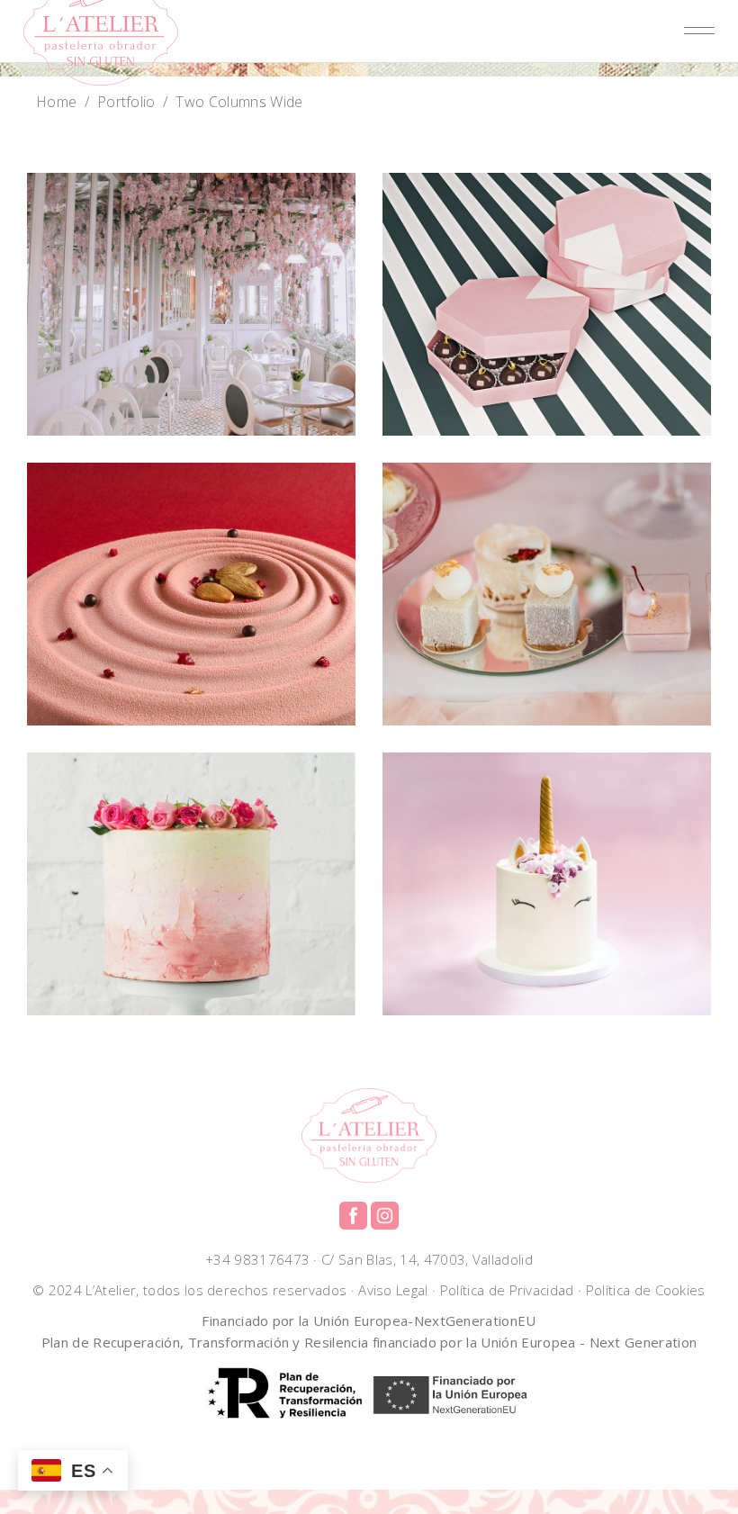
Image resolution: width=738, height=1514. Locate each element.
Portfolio (126, 102)
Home (56, 102)
